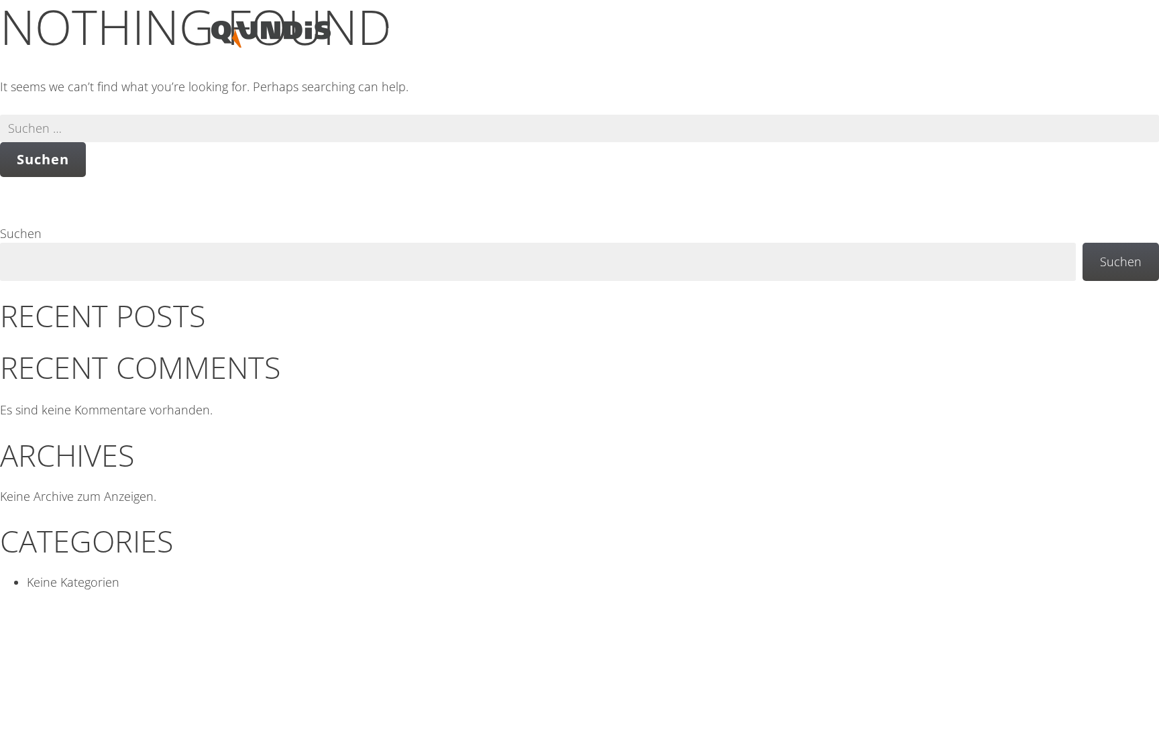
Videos (697, 32)
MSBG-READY (526, 32)
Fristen (621, 32)
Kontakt (918, 32)
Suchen (21, 233)
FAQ (847, 32)
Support (776, 32)
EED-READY (419, 32)
